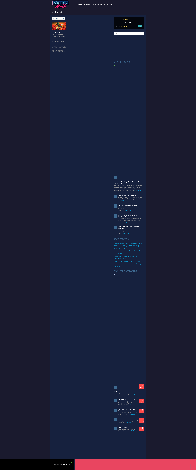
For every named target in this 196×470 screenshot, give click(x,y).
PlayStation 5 (55, 51)
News (80, 5)
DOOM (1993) (56, 33)
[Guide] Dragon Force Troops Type (127, 195)
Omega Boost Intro (120, 248)
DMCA (70, 466)
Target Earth (121, 419)
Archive (58, 466)
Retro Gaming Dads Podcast (102, 5)
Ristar (116, 391)
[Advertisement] (129, 48)
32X (60, 50)
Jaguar (53, 45)
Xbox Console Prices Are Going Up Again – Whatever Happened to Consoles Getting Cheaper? (127, 263)
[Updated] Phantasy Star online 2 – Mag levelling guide (127, 182)
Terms (66, 466)
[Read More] (137, 190)
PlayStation (54, 46)
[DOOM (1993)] (59, 26)
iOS (61, 45)
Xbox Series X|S (55, 50)
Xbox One (63, 47)
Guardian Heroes (122, 427)
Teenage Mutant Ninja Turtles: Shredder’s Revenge (126, 400)
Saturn (62, 50)
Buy (140, 26)
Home (74, 5)
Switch (59, 51)
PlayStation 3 (55, 49)
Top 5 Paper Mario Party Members (127, 205)
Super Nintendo (57, 47)
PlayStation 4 (61, 49)
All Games (86, 5)
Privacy (62, 466)
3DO (58, 46)
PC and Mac (57, 45)
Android (61, 46)
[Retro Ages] (60, 8)
